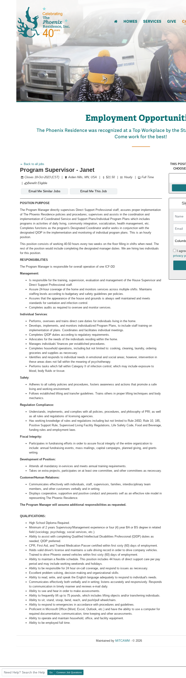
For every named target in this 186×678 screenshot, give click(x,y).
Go (51, 672)
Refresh (155, 640)
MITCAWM (122, 640)
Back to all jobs (33, 164)
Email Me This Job (93, 191)
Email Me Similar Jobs (44, 191)
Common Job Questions (69, 672)
